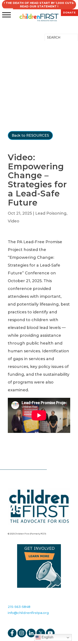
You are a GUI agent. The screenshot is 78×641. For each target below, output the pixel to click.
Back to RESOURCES (30, 135)
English (47, 637)
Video (13, 221)
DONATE (69, 12)
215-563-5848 (19, 607)
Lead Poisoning (51, 213)
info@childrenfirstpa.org (28, 613)
